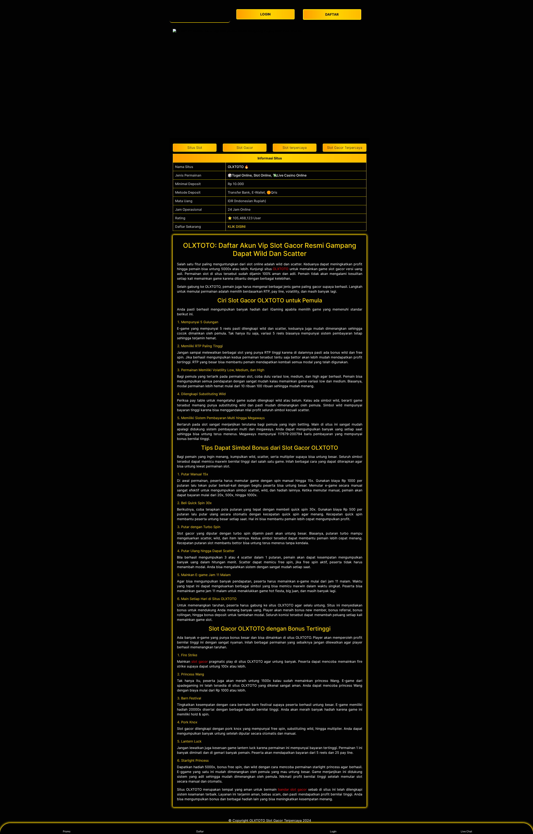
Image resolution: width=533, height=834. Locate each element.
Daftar (200, 831)
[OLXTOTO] (200, 14)
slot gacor (199, 661)
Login (333, 831)
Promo (66, 831)
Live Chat (466, 831)
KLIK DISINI (236, 226)
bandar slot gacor (292, 789)
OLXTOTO (280, 269)
